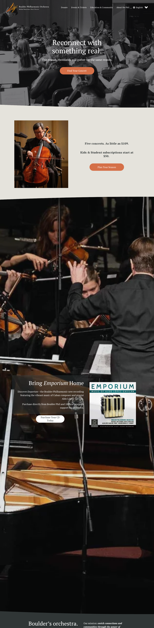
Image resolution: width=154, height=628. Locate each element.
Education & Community (101, 7)
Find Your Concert (77, 70)
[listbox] (140, 7)
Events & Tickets (79, 7)
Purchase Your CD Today (50, 419)
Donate (64, 7)
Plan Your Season (107, 167)
